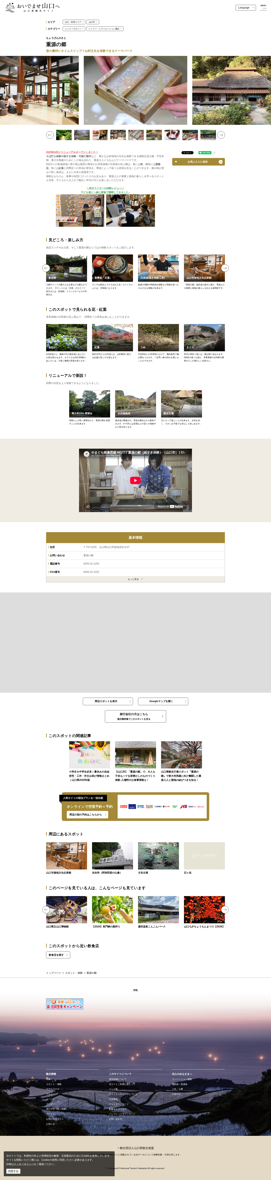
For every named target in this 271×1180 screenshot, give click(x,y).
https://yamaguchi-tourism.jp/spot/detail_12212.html (66, 912)
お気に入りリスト (55, 1119)
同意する (13, 1171)
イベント (50, 1099)
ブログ (49, 1104)
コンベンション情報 (182, 1079)
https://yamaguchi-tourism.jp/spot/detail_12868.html (204, 858)
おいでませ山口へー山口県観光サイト (26, 4)
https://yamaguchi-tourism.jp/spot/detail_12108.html (158, 858)
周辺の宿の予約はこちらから (85, 814)
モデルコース (52, 1089)
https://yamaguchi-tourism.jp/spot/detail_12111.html (204, 272)
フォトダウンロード (119, 1104)
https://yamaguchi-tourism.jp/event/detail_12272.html (204, 912)
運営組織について (118, 1079)
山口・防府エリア (73, 22)
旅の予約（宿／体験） (57, 1109)
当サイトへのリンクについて (123, 1094)
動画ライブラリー (118, 1109)
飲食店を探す (56, 955)
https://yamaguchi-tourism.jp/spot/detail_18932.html (112, 912)
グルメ (49, 1094)
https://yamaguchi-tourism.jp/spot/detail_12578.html (112, 858)
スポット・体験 (74, 973)
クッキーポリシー (24, 1164)
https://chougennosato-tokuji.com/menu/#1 (66, 275)
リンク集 (113, 1089)
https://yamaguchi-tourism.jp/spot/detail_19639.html (158, 912)
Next (221, 135)
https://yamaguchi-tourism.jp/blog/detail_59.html (181, 761)
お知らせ (50, 1124)
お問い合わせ (115, 1119)
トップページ (53, 973)
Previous (50, 135)
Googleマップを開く (161, 701)
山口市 (92, 22)
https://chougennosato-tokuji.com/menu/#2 (112, 272)
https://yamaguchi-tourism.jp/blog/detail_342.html (135, 761)
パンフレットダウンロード (122, 1114)
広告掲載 (113, 1099)
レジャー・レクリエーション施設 (104, 29)
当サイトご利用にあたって (122, 1084)
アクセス (50, 1114)
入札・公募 (177, 1089)
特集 (48, 1079)
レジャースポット (73, 29)
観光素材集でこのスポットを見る (133, 716)
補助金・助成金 (179, 1084)
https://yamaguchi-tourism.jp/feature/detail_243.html (89, 761)
